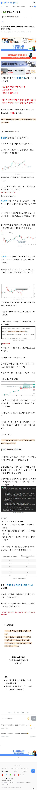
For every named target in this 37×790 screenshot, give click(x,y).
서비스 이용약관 (5, 768)
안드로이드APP (5, 771)
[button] (18, 757)
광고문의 (24, 771)
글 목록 (10, 712)
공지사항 (15, 771)
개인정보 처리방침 (14, 768)
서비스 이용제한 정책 (25, 768)
